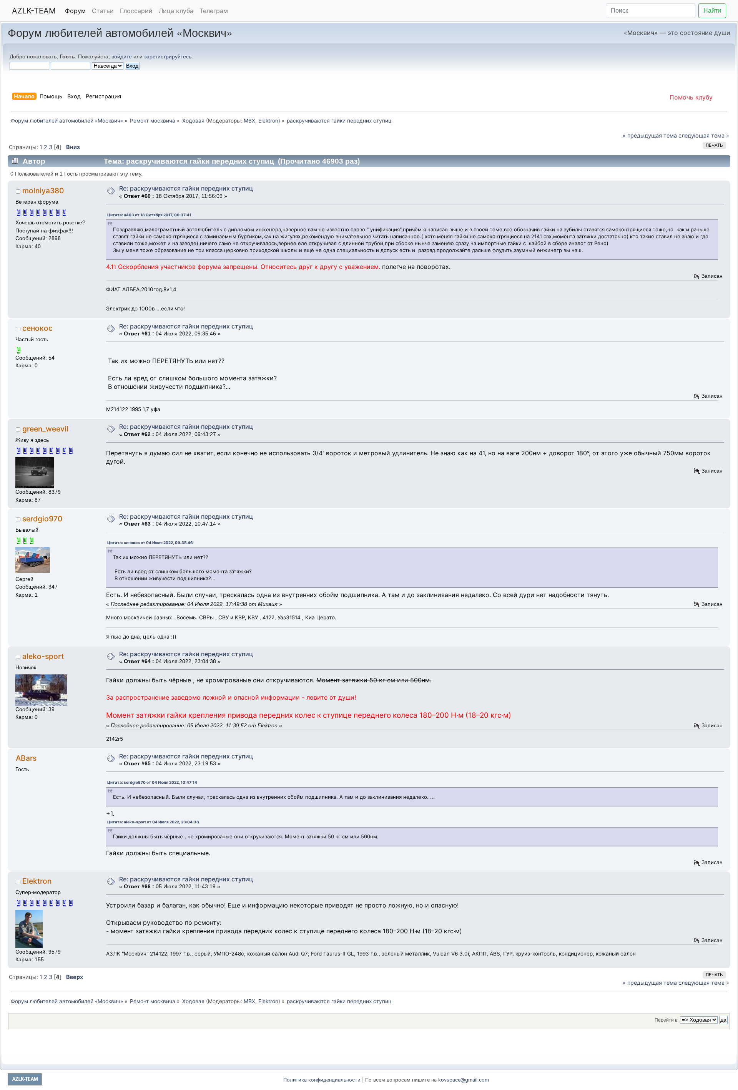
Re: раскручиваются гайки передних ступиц (186, 188)
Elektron (268, 121)
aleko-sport (43, 656)
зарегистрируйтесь (167, 56)
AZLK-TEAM (34, 10)
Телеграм (213, 11)
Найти (712, 10)
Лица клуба (176, 11)
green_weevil (45, 428)
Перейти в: (666, 1020)
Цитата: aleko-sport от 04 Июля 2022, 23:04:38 (153, 822)
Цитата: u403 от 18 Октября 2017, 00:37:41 (149, 214)
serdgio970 (42, 518)
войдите (121, 56)
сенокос (37, 328)
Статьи (103, 11)
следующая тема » (703, 135)
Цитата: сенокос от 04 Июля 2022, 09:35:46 (150, 542)
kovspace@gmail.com (463, 1080)
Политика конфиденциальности (322, 1080)
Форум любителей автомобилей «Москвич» (120, 32)
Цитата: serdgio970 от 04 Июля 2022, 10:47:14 (152, 782)
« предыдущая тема (650, 135)
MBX (249, 121)
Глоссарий (136, 11)
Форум (75, 11)
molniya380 (43, 190)
